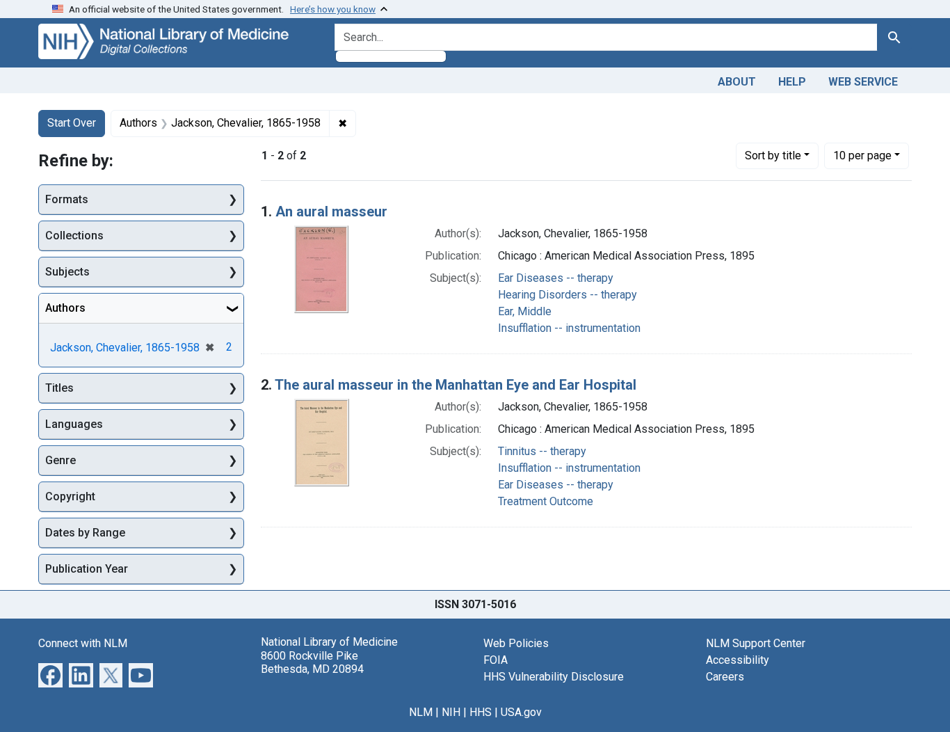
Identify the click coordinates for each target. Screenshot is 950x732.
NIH (451, 712)
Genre (60, 460)
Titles (59, 388)
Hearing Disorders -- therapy (567, 294)
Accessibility (737, 660)
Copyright (70, 496)
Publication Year (86, 568)
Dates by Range (85, 532)
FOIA (495, 660)
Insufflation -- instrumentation (569, 328)
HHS (480, 712)
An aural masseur (331, 211)
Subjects (67, 271)
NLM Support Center (755, 643)
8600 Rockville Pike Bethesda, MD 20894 (312, 662)
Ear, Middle (525, 311)
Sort (773, 155)
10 (862, 155)
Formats (66, 199)
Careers (725, 676)
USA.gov (521, 712)
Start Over (71, 122)
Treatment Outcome (545, 501)
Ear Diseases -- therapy (555, 278)
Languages (74, 424)
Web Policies (516, 643)
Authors (65, 308)
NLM (421, 712)
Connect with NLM (82, 643)
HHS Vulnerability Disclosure (553, 676)
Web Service (863, 81)
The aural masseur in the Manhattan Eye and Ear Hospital (455, 384)
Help (792, 81)
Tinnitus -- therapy (542, 451)
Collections (74, 235)
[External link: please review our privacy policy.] (50, 674)
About (737, 81)
